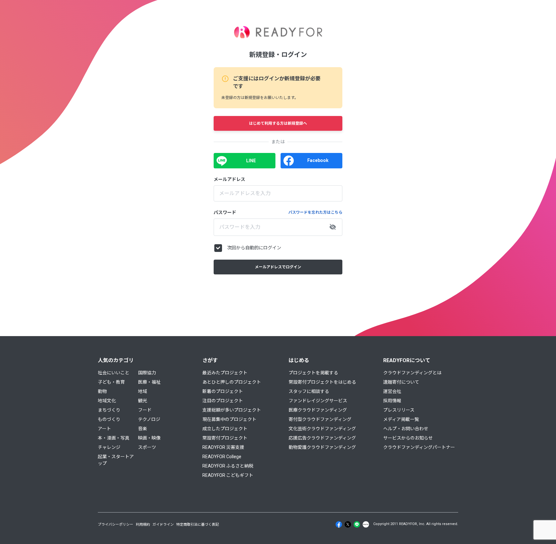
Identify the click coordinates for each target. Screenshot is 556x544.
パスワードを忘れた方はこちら (315, 212)
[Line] (357, 524)
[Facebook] (339, 524)
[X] (348, 524)
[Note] (366, 524)
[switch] (333, 227)
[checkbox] (218, 248)
